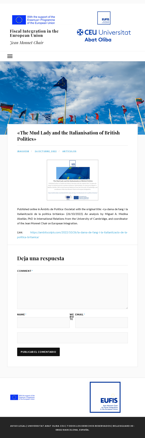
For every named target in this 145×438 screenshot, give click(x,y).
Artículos (69, 151)
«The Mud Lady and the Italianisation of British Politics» (68, 135)
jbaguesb (23, 151)
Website (72, 316)
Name (21, 314)
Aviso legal (18, 426)
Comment (25, 271)
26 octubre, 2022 (46, 151)
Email (80, 314)
